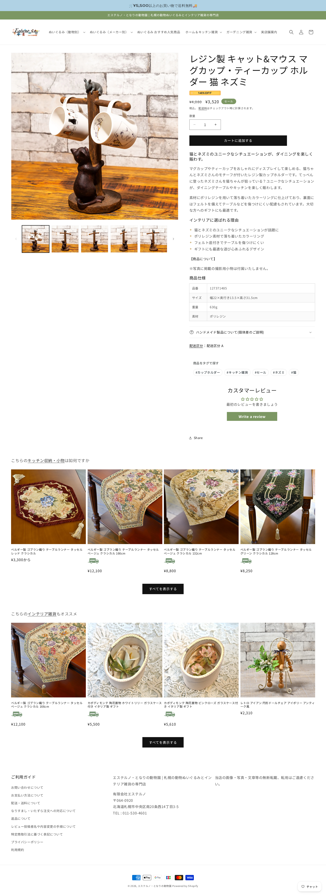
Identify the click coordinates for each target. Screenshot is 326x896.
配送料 (202, 108)
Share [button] (198, 437)
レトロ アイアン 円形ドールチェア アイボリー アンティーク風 (277, 705)
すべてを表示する (163, 589)
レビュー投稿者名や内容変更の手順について (43, 826)
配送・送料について (25, 802)
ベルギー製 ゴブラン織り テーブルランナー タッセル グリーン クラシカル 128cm (276, 551)
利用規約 (17, 849)
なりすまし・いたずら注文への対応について (43, 810)
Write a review (252, 416)
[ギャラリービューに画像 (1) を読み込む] (35, 239)
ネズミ (279, 372)
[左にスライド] (16, 239)
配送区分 (196, 345)
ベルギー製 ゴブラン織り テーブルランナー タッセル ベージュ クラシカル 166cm (123, 551)
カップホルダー (208, 372)
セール (260, 372)
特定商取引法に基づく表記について (37, 834)
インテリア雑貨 (41, 614)
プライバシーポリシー (27, 841)
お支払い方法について (27, 795)
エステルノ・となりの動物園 (155, 886)
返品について (21, 818)
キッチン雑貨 (237, 372)
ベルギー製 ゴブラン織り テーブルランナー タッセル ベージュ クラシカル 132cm (200, 551)
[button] (66, 32)
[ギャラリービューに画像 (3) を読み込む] (94, 239)
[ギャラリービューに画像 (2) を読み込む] (65, 239)
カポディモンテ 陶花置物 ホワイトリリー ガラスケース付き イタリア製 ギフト (125, 705)
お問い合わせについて (27, 787)
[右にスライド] (173, 239)
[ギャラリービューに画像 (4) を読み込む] (124, 239)
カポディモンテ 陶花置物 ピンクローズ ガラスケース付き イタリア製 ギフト (201, 705)
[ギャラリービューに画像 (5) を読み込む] (153, 239)
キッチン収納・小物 (46, 460)
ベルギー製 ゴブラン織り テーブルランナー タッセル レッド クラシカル (47, 551)
